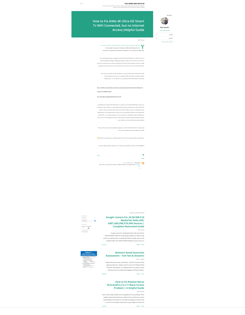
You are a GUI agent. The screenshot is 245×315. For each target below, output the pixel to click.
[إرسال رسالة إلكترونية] (143, 155)
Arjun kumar (137, 162)
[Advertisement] (122, 196)
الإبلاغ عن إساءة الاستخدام (167, 41)
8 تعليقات (138, 273)
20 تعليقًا (138, 306)
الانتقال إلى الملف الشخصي (164, 30)
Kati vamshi (164, 27)
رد (139, 168)
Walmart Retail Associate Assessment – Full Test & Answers (125, 254)
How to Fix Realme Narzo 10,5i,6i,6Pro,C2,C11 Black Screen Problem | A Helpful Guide (125, 285)
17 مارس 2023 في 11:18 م (128, 162)
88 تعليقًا (138, 244)
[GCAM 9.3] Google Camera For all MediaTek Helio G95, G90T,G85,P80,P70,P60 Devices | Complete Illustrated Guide (125, 222)
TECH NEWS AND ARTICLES (134, 3)
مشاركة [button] (98, 155)
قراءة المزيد (104, 244)
